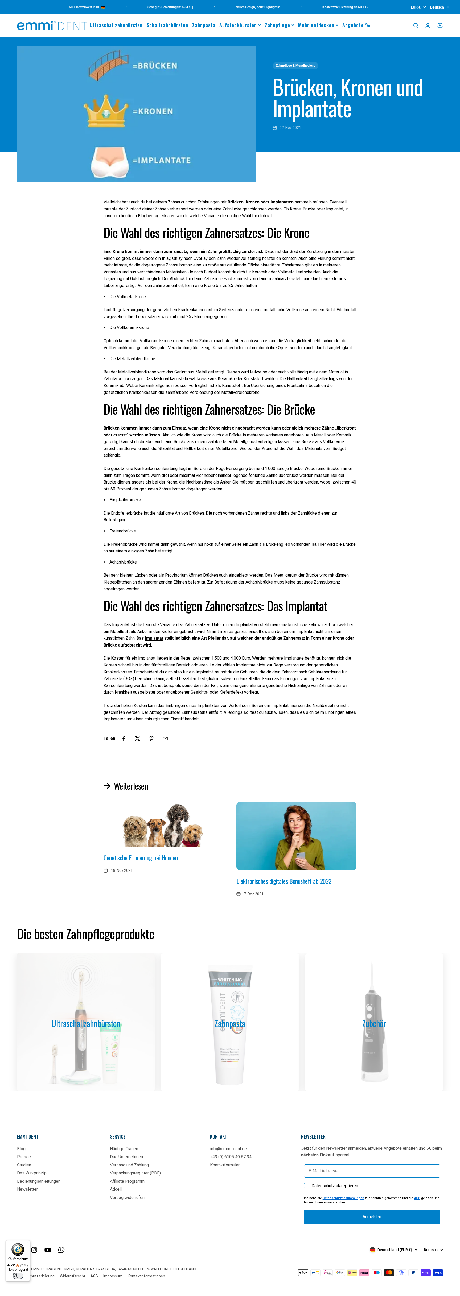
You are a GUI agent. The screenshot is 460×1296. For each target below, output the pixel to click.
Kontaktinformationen (146, 1276)
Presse (24, 1156)
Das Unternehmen (126, 1156)
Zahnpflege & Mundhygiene (295, 66)
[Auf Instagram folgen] (34, 1249)
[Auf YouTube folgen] (47, 1249)
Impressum (112, 1276)
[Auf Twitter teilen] (137, 738)
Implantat (154, 638)
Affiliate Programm (127, 1181)
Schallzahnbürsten (167, 25)
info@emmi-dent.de (228, 1148)
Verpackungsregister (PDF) (135, 1173)
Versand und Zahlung (129, 1165)
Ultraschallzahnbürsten (116, 25)
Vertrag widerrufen (127, 1197)
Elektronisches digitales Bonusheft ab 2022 (283, 881)
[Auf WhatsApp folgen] (61, 1249)
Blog (21, 1148)
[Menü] (27, 1243)
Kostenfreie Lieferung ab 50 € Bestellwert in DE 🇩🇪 (340, 7)
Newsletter (27, 1189)
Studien (24, 1165)
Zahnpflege (277, 25)
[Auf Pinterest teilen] (151, 738)
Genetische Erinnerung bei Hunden (141, 857)
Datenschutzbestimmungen (343, 1198)
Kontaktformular (225, 1165)
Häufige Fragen (124, 1148)
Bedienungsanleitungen (38, 1181)
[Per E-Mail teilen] (165, 738)
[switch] (18, 1276)
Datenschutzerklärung (36, 1276)
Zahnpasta (203, 25)
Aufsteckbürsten (238, 25)
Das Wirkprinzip (32, 1173)
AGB (417, 1198)
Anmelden (372, 1216)
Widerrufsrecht (72, 1276)
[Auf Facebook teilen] (123, 738)
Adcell (116, 1189)
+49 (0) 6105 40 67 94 (231, 1156)
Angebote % (356, 25)
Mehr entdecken (316, 25)
